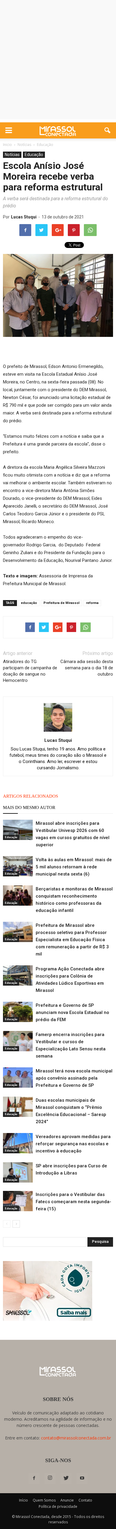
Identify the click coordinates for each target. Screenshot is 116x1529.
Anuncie (67, 1500)
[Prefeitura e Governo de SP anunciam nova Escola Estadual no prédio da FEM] (18, 1012)
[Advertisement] (58, 61)
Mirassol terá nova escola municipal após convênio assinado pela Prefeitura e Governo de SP (74, 1078)
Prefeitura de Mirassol (61, 603)
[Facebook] (34, 1478)
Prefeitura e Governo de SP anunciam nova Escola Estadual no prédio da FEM (72, 1012)
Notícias (12, 154)
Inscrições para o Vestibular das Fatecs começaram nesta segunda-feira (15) (73, 1202)
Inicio (7, 144)
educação (29, 603)
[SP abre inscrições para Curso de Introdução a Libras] (18, 1172)
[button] (107, 130)
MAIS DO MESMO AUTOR (29, 807)
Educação (34, 154)
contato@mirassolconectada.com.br (76, 1438)
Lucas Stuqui (24, 217)
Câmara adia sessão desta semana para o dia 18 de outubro (86, 668)
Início (23, 1500)
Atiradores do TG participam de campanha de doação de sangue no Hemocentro (30, 671)
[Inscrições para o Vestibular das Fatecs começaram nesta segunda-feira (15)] (18, 1201)
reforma (92, 603)
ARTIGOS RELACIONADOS (30, 796)
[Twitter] (66, 1478)
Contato (85, 1500)
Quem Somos (44, 1500)
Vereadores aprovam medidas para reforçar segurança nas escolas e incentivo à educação (73, 1144)
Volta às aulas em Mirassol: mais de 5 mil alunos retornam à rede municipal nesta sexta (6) (74, 867)
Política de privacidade (58, 1506)
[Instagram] (50, 1478)
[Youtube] (82, 1478)
